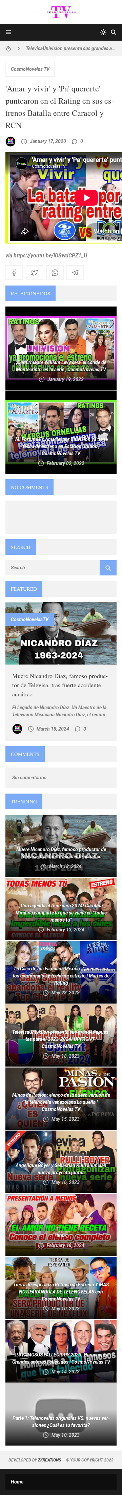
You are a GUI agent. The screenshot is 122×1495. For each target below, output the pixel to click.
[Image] (61, 633)
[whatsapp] (55, 272)
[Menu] (8, 32)
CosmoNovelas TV (30, 69)
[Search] (113, 32)
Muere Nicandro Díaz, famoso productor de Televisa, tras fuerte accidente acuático (60, 685)
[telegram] (75, 272)
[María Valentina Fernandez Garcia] (10, 141)
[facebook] (14, 272)
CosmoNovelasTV (29, 619)
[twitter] (34, 272)
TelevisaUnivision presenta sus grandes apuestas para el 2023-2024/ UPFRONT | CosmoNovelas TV (71, 48)
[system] (103, 32)
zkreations (49, 1460)
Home (17, 1482)
